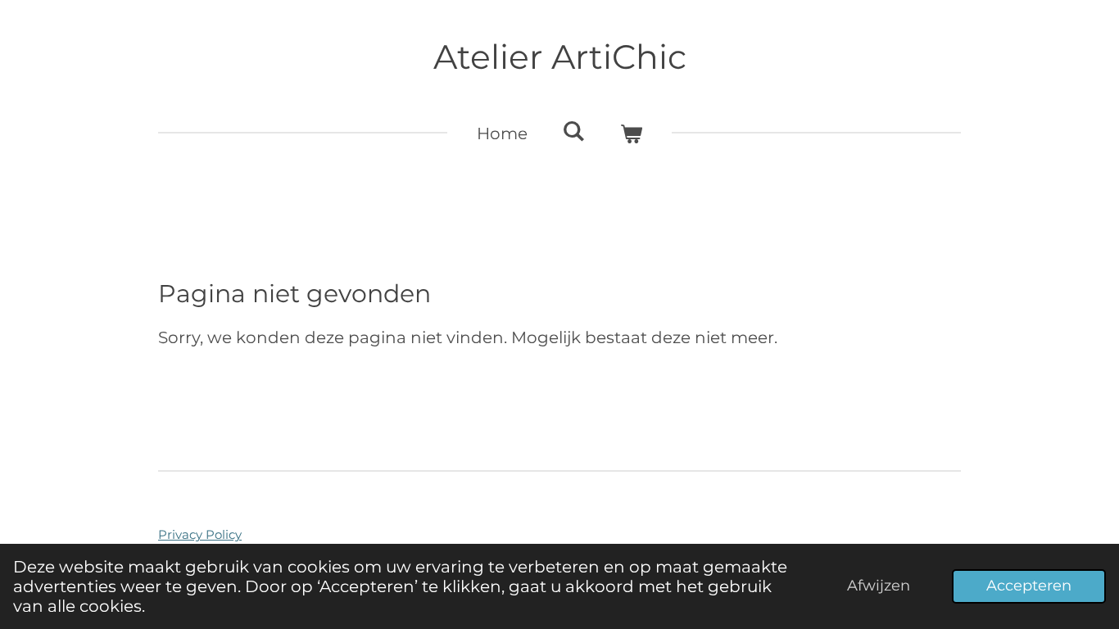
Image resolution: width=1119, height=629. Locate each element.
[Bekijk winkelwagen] (630, 133)
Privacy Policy (200, 534)
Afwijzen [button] (878, 586)
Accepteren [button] (1028, 586)
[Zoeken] (573, 131)
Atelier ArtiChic (559, 57)
